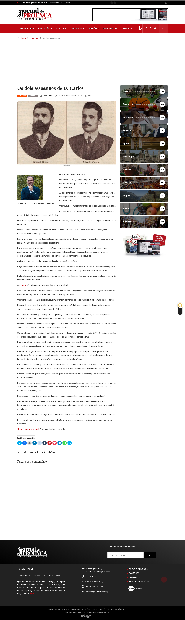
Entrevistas (110, 28)
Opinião (33, 96)
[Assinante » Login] (139, 28)
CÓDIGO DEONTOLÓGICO (81, 609)
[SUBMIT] (150, 555)
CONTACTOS (134, 577)
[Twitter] (155, 28)
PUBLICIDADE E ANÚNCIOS (140, 581)
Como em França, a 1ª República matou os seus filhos (53, 3)
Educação (44, 28)
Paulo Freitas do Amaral (28, 429)
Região (92, 28)
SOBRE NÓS (134, 573)
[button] (111, 2)
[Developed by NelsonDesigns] (86, 616)
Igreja (126, 28)
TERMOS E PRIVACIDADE (58, 609)
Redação (48, 96)
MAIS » (32, 593)
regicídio (22, 285)
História (34, 38)
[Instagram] (150, 28)
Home (23, 38)
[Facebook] (146, 28)
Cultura (61, 28)
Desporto (77, 28)
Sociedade (26, 28)
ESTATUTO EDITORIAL (139, 569)
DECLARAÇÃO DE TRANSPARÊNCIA (109, 609)
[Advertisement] (92, 65)
